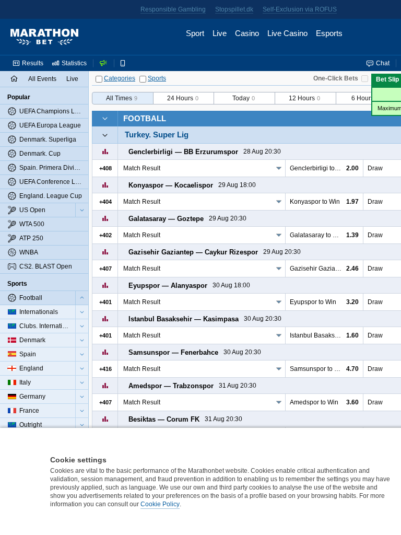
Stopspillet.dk (234, 9)
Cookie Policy (160, 504)
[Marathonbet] (44, 37)
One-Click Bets (335, 78)
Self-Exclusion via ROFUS (300, 9)
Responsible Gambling (173, 9)
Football (144, 118)
